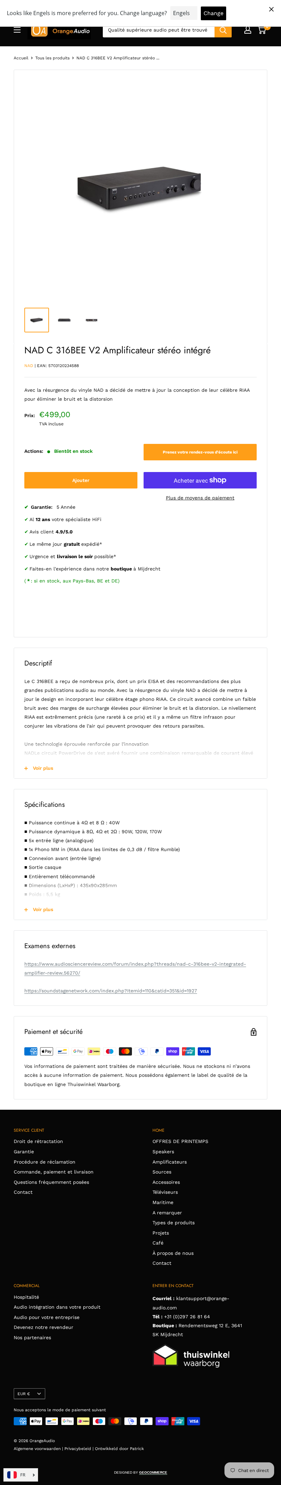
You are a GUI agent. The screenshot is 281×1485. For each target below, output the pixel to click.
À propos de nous (173, 1253)
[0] (261, 30)
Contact (23, 1192)
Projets (160, 1233)
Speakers (163, 1151)
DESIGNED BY (140, 1472)
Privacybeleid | (79, 1448)
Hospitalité (26, 1297)
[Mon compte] (247, 30)
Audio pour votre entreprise (47, 1317)
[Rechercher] (223, 29)
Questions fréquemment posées (51, 1182)
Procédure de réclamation (44, 1162)
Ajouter (80, 480)
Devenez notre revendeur (43, 1327)
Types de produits (173, 1222)
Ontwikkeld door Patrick (119, 1448)
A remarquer (167, 1212)
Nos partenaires (32, 1337)
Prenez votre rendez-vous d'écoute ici (200, 452)
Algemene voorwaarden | (39, 1448)
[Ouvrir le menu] (17, 30)
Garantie (24, 1151)
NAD (28, 365)
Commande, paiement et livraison (54, 1172)
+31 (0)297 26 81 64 (187, 1316)
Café (157, 1243)
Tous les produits (52, 58)
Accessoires (166, 1182)
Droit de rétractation (38, 1141)
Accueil (21, 58)
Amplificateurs (169, 1162)
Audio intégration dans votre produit (57, 1307)
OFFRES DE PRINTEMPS (180, 1141)
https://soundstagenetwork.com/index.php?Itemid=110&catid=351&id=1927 (110, 990)
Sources (161, 1172)
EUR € (23, 1393)
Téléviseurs (165, 1192)
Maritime (162, 1202)
